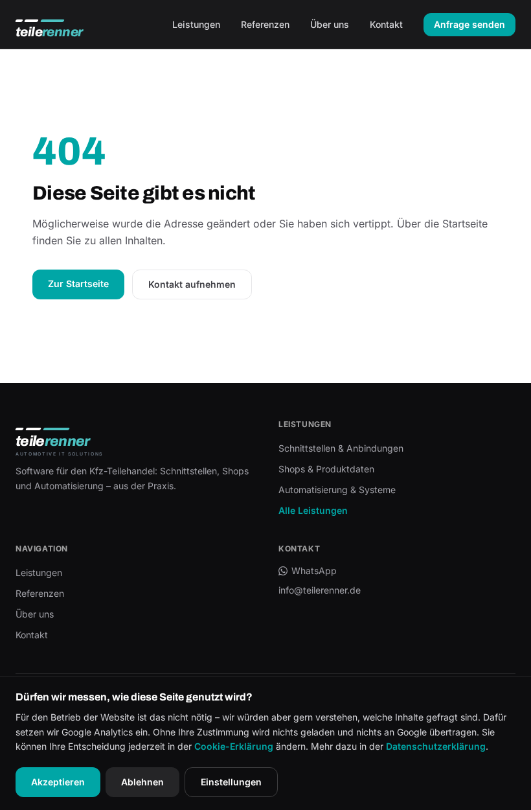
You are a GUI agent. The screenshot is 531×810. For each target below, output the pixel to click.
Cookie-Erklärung (233, 746)
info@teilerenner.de (319, 590)
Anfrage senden (469, 24)
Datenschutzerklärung (436, 746)
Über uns (329, 24)
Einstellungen (231, 781)
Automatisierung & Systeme (337, 489)
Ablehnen (142, 781)
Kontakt (386, 24)
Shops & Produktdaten (326, 468)
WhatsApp (314, 570)
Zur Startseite (78, 283)
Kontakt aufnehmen (192, 284)
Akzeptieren (58, 781)
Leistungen (196, 24)
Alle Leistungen (313, 510)
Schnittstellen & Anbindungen (340, 448)
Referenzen (265, 24)
